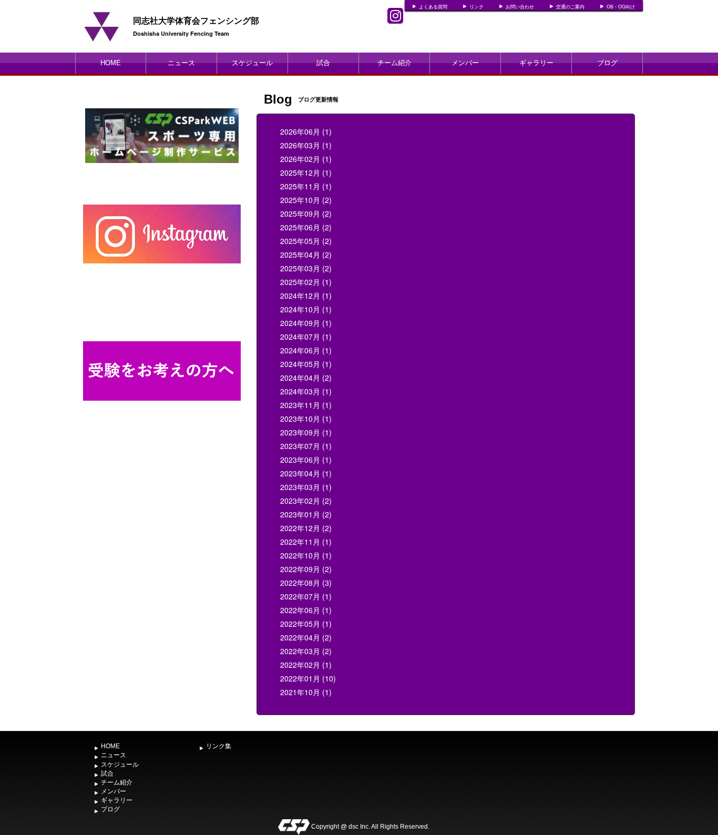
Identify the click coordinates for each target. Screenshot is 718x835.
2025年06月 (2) (306, 227)
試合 (323, 63)
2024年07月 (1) (306, 336)
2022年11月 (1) (306, 541)
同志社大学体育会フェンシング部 (196, 20)
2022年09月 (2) (306, 569)
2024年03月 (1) (306, 391)
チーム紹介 (394, 63)
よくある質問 (433, 6)
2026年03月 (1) (306, 145)
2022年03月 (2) (306, 651)
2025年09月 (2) (306, 213)
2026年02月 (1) (306, 159)
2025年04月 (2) (306, 254)
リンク (476, 6)
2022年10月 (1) (306, 555)
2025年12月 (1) (306, 172)
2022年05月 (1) (306, 623)
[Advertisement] (162, 518)
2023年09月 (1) (306, 432)
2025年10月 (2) (306, 200)
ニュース (181, 63)
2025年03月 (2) (306, 268)
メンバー (465, 63)
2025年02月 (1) (306, 282)
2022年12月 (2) (306, 528)
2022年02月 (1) (306, 664)
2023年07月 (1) (306, 446)
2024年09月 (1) (306, 323)
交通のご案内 (570, 6)
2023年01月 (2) (306, 514)
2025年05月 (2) (306, 241)
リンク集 (218, 746)
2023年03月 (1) (306, 487)
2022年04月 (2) (306, 637)
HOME (110, 63)
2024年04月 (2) (306, 377)
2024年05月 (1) (306, 364)
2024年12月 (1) (306, 295)
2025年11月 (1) (306, 186)
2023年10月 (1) (306, 418)
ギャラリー (536, 63)
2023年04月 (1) (306, 473)
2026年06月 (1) (306, 131)
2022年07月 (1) (306, 596)
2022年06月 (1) (306, 610)
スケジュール (252, 63)
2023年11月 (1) (306, 405)
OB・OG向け (621, 6)
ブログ (607, 63)
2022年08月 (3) (306, 582)
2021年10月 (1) (306, 692)
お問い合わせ (520, 6)
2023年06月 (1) (306, 459)
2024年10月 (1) (306, 309)
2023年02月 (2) (306, 500)
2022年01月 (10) (308, 678)
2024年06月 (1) (306, 350)
